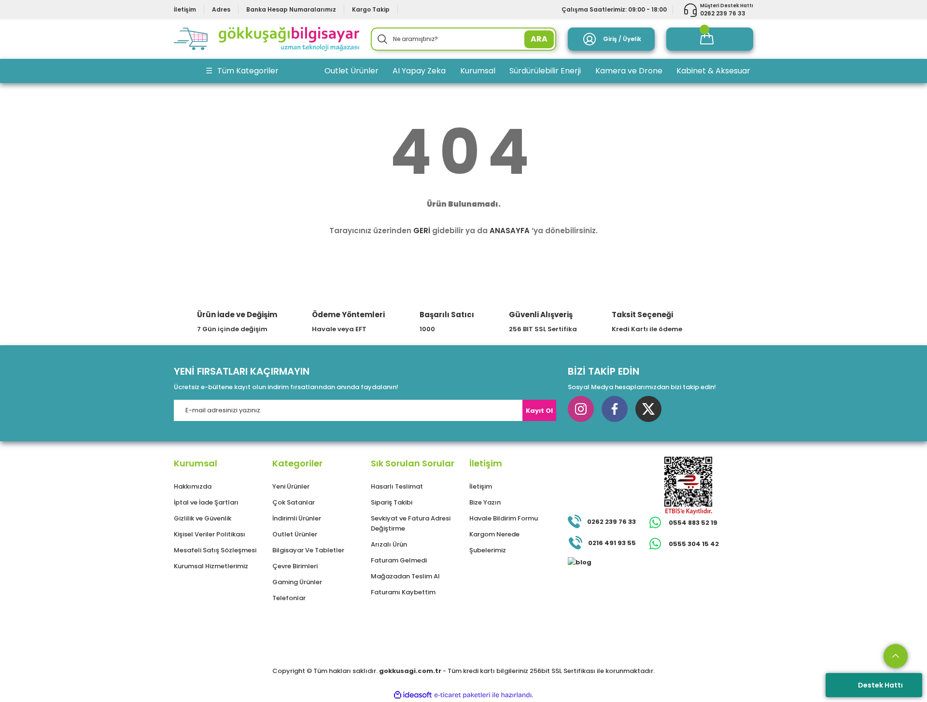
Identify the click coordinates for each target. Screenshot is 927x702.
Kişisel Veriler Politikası (209, 534)
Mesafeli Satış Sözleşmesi (215, 550)
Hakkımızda (192, 486)
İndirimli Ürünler (296, 518)
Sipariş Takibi (391, 502)
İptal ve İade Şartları (206, 502)
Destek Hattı (880, 685)
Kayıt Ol (539, 410)
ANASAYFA (510, 230)
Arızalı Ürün (389, 544)
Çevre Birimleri (295, 566)
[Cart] (709, 39)
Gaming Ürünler (297, 582)
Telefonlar (289, 598)
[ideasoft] (412, 695)
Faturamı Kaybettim (403, 592)
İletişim (480, 486)
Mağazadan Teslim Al (405, 576)
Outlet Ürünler (294, 534)
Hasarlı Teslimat (397, 486)
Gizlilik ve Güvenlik (202, 518)
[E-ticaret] (462, 694)
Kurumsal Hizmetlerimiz (211, 566)
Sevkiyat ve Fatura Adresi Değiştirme (410, 523)
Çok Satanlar (293, 502)
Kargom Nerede (494, 534)
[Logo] (266, 39)
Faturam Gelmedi (399, 560)
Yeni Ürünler (290, 486)
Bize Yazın (485, 502)
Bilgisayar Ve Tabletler (308, 550)
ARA (539, 38)
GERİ (421, 230)
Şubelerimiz (487, 550)
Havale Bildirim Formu (503, 518)
